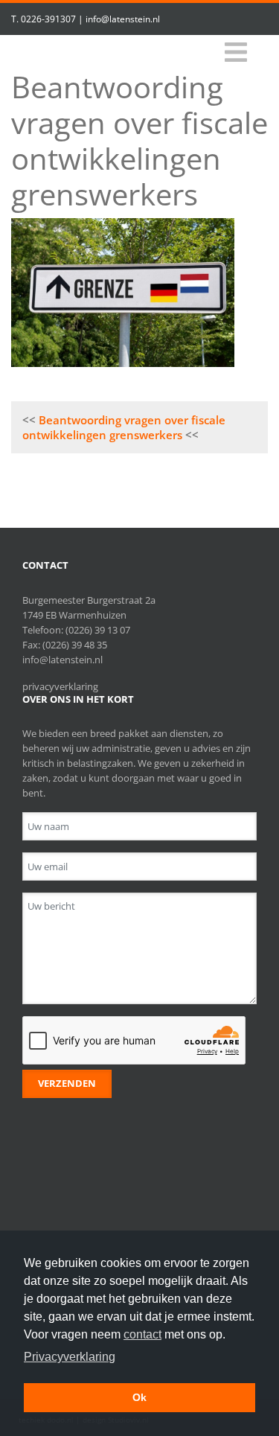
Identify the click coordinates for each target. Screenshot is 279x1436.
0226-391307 (48, 19)
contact (142, 1334)
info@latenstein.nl (123, 19)
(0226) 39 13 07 (97, 629)
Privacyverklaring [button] (69, 1356)
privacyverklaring (60, 686)
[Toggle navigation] (236, 52)
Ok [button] (139, 1397)
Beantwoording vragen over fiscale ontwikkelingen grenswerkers (123, 427)
